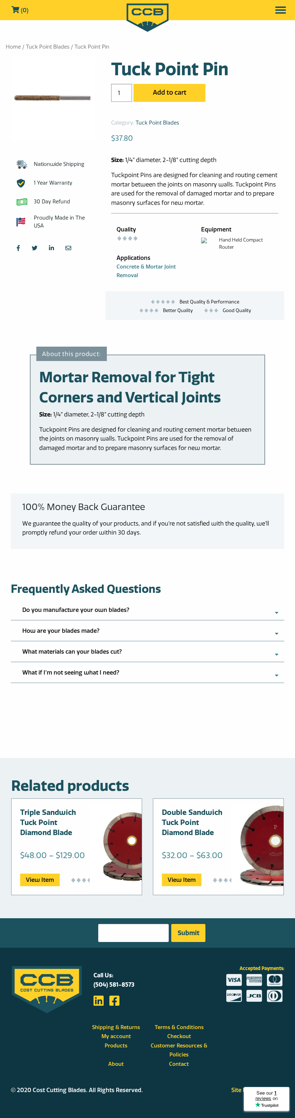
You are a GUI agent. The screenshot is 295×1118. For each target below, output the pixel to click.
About (116, 1064)
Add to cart (169, 92)
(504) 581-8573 (114, 984)
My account (116, 1036)
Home (13, 47)
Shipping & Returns (116, 1027)
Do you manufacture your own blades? (76, 609)
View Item (40, 879)
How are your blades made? (61, 630)
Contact (179, 1064)
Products (116, 1045)
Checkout (179, 1036)
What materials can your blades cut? (72, 651)
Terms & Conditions (179, 1027)
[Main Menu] (280, 10)
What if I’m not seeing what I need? (70, 672)
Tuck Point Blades (47, 47)
